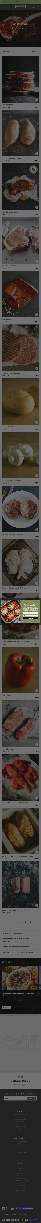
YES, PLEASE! (30, 618)
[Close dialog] (39, 601)
